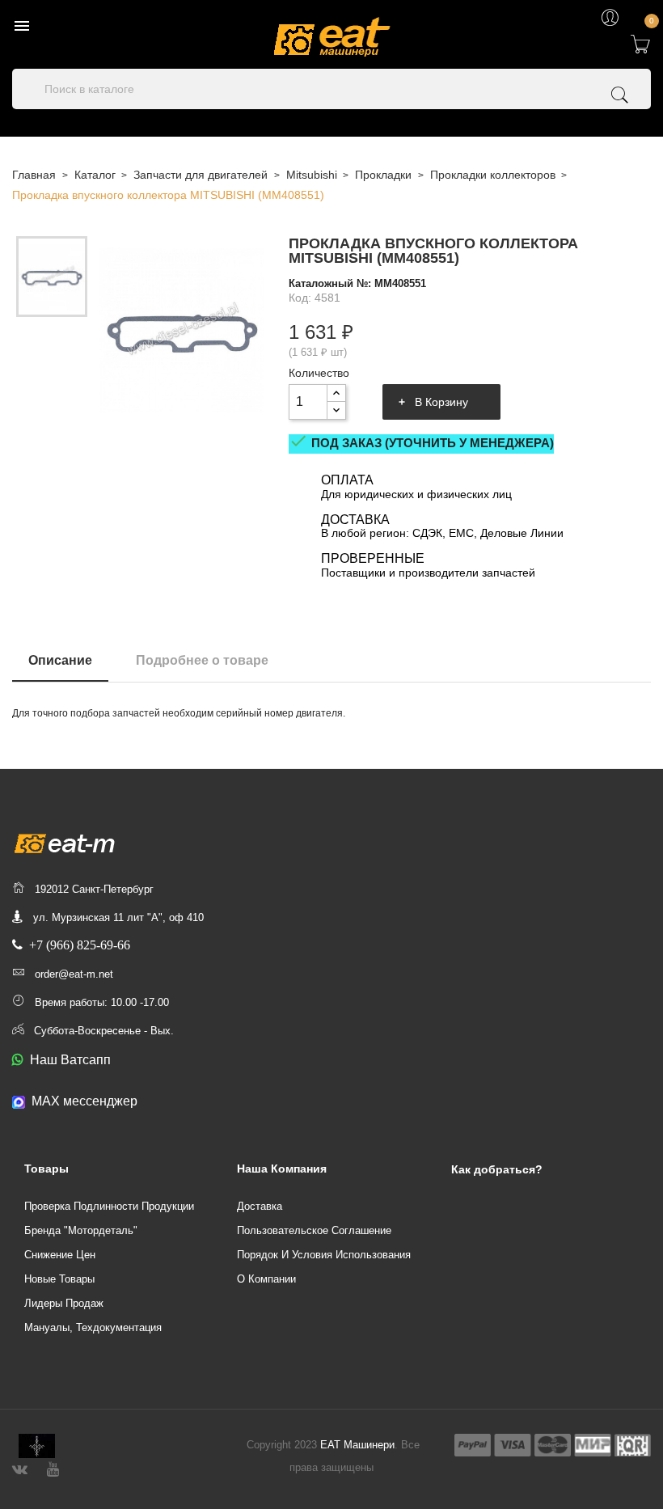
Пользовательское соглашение (314, 1230)
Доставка (259, 1206)
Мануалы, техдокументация (93, 1327)
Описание (60, 660)
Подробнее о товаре (202, 660)
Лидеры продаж (63, 1303)
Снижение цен (59, 1255)
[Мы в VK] (19, 1467)
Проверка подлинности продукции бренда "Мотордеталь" (109, 1218)
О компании (266, 1279)
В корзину (441, 401)
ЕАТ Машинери (357, 1445)
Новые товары (59, 1279)
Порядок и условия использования (324, 1255)
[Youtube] (53, 1467)
